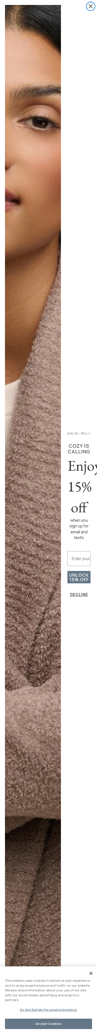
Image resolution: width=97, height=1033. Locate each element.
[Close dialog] (90, 6)
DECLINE (79, 594)
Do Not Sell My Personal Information (48, 1009)
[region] (48, 999)
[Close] (91, 973)
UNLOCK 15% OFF (79, 577)
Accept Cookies (48, 1023)
